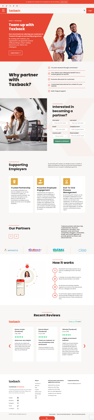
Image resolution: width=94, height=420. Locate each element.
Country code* (57, 133)
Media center (38, 391)
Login (90, 11)
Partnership (18, 21)
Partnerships (38, 393)
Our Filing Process (52, 395)
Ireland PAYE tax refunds (54, 385)
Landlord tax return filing (54, 389)
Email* (54, 126)
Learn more (64, 2)
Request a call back (61, 141)
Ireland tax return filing (53, 387)
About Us (37, 385)
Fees (36, 387)
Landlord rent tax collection (54, 393)
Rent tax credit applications (54, 391)
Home (10, 21)
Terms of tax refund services (64, 414)
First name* (56, 120)
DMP (36, 398)
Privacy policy (52, 414)
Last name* (73, 120)
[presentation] (11, 236)
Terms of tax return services (78, 414)
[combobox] (60, 136)
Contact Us (37, 383)
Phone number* (74, 133)
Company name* (75, 126)
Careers (37, 389)
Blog (36, 396)
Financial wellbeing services (74, 383)
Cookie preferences (47, 419)
